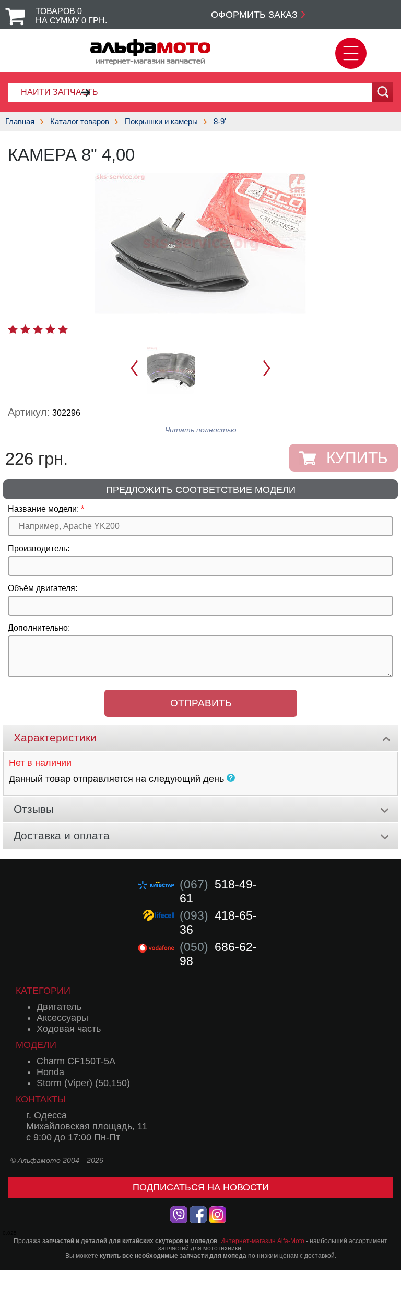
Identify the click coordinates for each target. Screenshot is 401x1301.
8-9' (220, 121)
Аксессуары (62, 1018)
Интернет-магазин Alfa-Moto (262, 1241)
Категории (43, 990)
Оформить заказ (254, 14)
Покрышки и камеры (161, 121)
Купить (357, 457)
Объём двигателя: (42, 588)
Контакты (41, 1099)
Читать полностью (201, 430)
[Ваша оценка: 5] (63, 329)
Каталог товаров (79, 121)
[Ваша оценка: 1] (13, 329)
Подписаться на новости (201, 1187)
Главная (19, 121)
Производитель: (38, 548)
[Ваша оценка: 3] (38, 329)
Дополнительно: (39, 627)
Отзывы (34, 809)
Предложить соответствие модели (201, 490)
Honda (50, 1072)
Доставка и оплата (62, 835)
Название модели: (43, 508)
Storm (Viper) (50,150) (83, 1083)
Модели (36, 1045)
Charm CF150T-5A (76, 1061)
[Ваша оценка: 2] (25, 329)
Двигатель (59, 1007)
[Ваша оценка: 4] (50, 329)
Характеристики (55, 737)
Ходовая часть (69, 1028)
